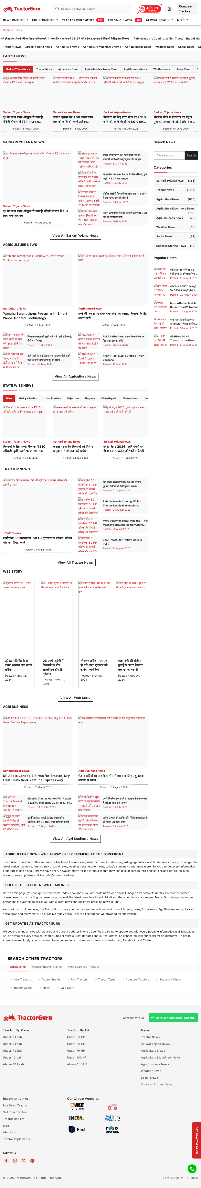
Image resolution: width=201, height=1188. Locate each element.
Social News (186, 46)
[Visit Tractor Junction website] (112, 1106)
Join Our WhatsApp (175, 1017)
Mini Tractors (79, 979)
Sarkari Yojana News (38, 46)
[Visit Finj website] (76, 1129)
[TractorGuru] (28, 1018)
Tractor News (12, 46)
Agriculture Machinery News (102, 46)
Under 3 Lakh (12, 1037)
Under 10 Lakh (13, 1057)
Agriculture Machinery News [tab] (101, 69)
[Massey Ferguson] (150, 9)
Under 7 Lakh (12, 1050)
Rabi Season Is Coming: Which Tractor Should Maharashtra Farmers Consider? (122, 505)
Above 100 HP (77, 1064)
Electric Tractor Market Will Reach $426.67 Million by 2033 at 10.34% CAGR (49, 802)
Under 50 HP (76, 1044)
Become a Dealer (171, 979)
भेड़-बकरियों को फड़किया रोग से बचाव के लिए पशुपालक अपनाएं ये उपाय (111, 778)
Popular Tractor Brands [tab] (47, 966)
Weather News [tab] (161, 69)
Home (6, 30)
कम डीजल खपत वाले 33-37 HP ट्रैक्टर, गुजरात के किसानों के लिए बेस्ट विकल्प (68, 38)
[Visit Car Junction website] (112, 1129)
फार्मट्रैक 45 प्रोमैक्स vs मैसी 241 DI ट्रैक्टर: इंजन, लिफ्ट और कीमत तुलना (183, 273)
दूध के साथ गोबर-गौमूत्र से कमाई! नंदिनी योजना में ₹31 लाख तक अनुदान (23, 119)
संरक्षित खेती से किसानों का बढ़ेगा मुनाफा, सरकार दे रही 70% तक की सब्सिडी (175, 119)
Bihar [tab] (9, 398)
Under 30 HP (76, 1037)
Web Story (67, 987)
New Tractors (22, 979)
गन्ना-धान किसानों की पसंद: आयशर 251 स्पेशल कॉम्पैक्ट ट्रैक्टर (183, 324)
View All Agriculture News (75, 376)
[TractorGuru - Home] (22, 8)
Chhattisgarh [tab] (108, 398)
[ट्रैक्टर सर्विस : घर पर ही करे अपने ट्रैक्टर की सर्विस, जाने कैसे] (94, 587)
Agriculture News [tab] (68, 69)
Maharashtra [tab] (130, 398)
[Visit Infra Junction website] (76, 1117)
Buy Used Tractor (15, 1105)
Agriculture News (67, 46)
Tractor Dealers (14, 1118)
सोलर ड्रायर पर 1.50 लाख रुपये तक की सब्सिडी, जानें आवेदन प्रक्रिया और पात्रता (73, 119)
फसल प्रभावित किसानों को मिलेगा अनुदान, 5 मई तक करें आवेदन (73, 449)
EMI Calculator (120, 20)
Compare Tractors (185, 8)
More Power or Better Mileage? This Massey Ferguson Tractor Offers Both (125, 524)
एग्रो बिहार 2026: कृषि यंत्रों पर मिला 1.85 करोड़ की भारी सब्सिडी (123, 449)
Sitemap (192, 1178)
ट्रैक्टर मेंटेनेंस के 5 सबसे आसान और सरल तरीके (18, 665)
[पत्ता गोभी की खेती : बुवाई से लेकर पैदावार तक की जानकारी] (132, 585)
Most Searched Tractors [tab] (83, 966)
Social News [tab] (183, 69)
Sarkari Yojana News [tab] (18, 69)
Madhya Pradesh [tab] (28, 398)
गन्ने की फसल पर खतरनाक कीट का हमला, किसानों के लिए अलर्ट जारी (112, 315)
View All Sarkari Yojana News (75, 235)
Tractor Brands (50, 979)
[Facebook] (6, 1160)
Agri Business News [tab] (135, 69)
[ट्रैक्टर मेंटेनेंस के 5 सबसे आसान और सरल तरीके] (19, 585)
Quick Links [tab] (18, 966)
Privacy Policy (173, 1178)
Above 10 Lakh (13, 1064)
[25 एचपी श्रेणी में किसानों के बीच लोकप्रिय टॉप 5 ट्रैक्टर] (56, 585)
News (46, 987)
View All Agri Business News (75, 839)
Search (191, 155)
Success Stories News (176, 245)
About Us (9, 1132)
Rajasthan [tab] (73, 398)
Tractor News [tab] (44, 69)
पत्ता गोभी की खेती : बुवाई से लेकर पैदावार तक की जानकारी (130, 665)
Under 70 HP (76, 1050)
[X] (23, 1160)
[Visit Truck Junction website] (112, 1117)
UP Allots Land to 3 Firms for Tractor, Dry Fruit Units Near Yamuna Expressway (36, 778)
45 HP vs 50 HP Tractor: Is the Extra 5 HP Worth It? (183, 340)
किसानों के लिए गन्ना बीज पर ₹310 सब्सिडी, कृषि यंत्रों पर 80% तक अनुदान (124, 119)
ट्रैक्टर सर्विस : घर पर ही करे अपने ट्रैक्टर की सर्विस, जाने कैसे (94, 665)
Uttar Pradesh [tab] (53, 398)
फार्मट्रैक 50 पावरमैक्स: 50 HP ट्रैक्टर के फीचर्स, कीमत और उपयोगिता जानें (37, 540)
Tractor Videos (23, 987)
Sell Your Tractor (14, 1112)
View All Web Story (75, 698)
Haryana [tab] (90, 398)
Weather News (165, 46)
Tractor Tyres (106, 979)
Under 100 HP (77, 1057)
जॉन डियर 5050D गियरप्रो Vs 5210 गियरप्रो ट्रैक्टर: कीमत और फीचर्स (183, 290)
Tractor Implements (78, 20)
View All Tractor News (75, 562)
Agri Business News (138, 46)
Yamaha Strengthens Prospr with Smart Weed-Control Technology (35, 315)
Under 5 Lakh (12, 1044)
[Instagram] (15, 1160)
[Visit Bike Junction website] (76, 1106)
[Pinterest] (32, 1160)
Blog (6, 1125)
